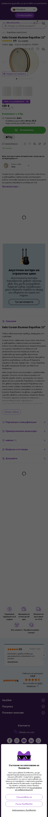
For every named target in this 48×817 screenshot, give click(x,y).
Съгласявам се (24, 797)
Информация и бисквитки (24, 810)
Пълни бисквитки (24, 804)
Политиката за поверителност (28, 788)
